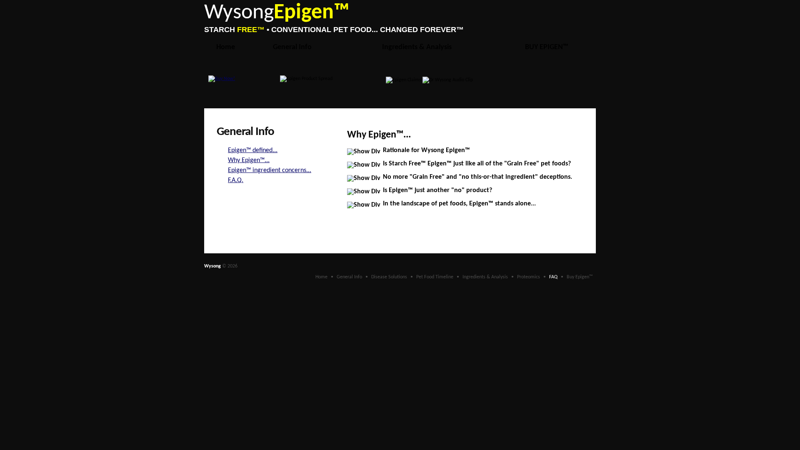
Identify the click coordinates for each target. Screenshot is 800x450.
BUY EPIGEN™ (546, 47)
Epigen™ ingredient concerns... (269, 170)
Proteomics (528, 277)
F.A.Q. (235, 180)
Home (225, 47)
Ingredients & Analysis (417, 47)
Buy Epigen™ (579, 277)
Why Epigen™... (249, 160)
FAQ (553, 277)
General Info (292, 47)
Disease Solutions (389, 277)
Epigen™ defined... (253, 150)
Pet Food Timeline (434, 277)
